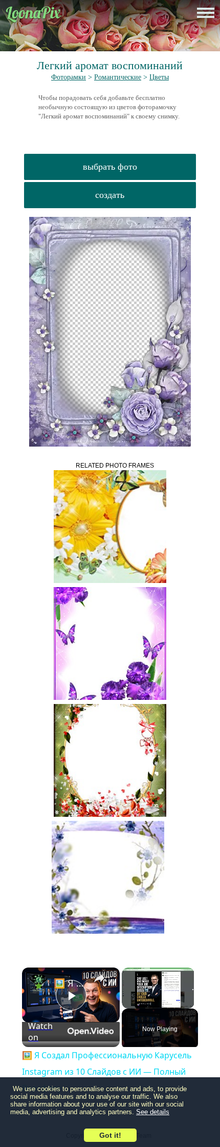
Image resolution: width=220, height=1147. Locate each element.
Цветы (159, 77)
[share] (99, 978)
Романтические (117, 77)
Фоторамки (68, 77)
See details (152, 1112)
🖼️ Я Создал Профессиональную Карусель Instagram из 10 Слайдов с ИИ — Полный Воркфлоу (69, 983)
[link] (38, 984)
